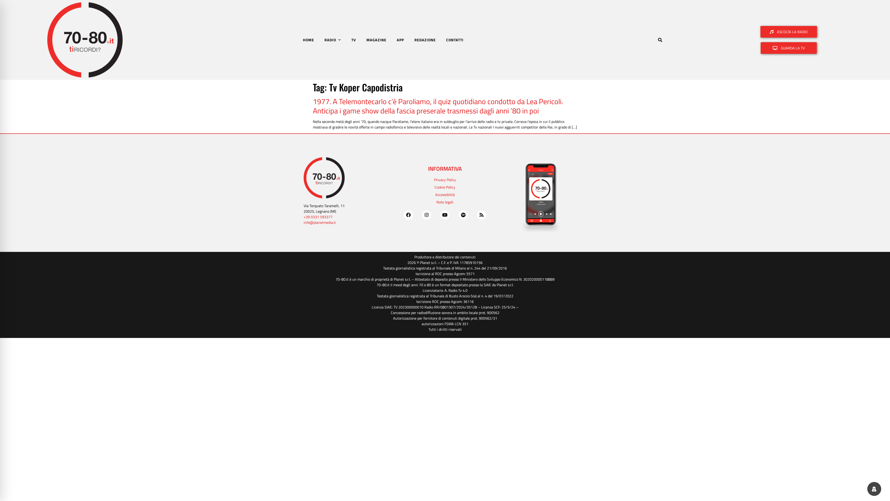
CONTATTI (455, 40)
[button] (660, 40)
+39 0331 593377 (318, 217)
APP (400, 40)
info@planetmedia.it (320, 222)
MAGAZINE (376, 40)
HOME (308, 40)
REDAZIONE (425, 40)
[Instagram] (426, 215)
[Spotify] (463, 215)
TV (353, 40)
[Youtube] (445, 215)
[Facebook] (408, 215)
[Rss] (481, 215)
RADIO (330, 40)
